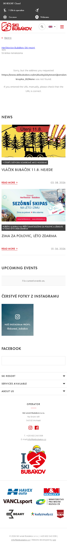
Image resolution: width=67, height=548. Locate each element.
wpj (54, 540)
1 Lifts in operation (16, 10)
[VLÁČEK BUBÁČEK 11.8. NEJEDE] (33, 141)
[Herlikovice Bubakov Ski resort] (17, 26)
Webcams (44, 17)
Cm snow (12, 17)
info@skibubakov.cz (36, 439)
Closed (11, 3)
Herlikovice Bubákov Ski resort (18, 47)
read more (8, 182)
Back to (8, 38)
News (7, 117)
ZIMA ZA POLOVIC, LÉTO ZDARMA (29, 235)
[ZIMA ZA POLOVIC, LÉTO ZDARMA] (33, 205)
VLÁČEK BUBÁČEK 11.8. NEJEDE (27, 169)
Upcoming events (20, 268)
